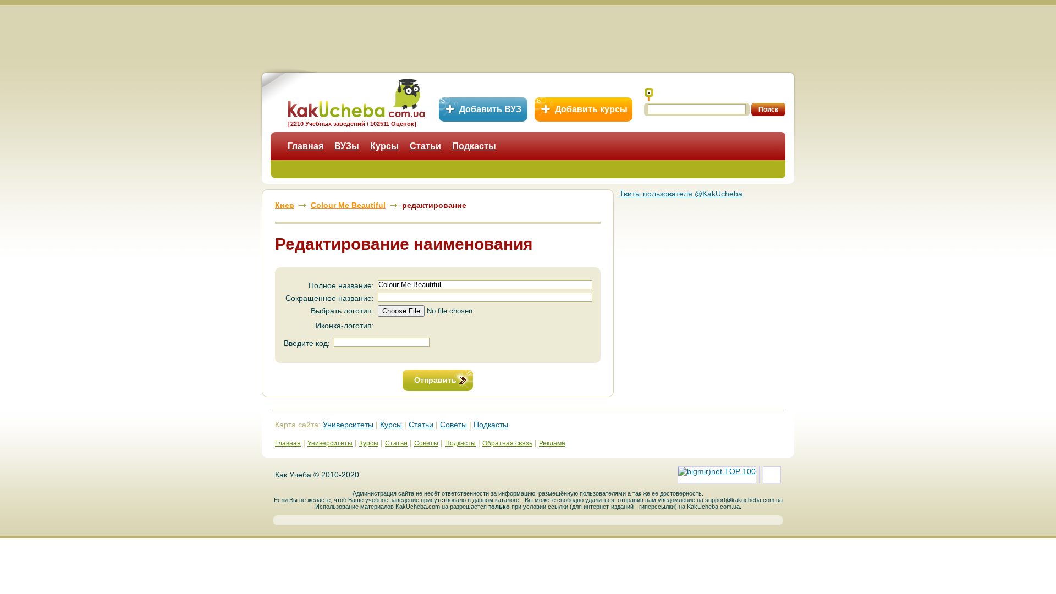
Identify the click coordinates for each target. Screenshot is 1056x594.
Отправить (435, 380)
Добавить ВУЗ (490, 109)
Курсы (384, 146)
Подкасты (474, 146)
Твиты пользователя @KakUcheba (681, 193)
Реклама (552, 443)
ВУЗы (346, 146)
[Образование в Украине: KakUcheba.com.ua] (356, 96)
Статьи (425, 146)
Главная (305, 146)
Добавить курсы (591, 109)
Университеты (348, 424)
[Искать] (649, 94)
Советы (453, 424)
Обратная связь (507, 443)
